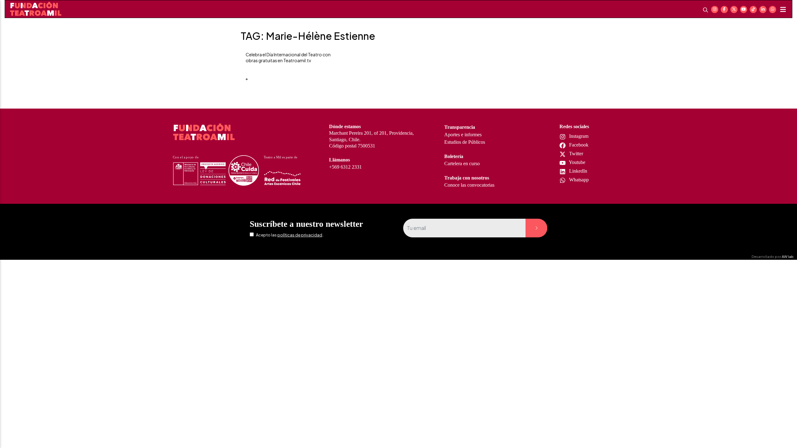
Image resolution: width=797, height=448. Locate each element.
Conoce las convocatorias (469, 185)
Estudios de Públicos (464, 142)
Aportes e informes (463, 134)
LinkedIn (577, 171)
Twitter (575, 153)
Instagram (578, 136)
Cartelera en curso (462, 163)
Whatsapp (578, 179)
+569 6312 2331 (345, 167)
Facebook (578, 144)
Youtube (576, 162)
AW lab (788, 256)
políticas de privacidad (299, 234)
